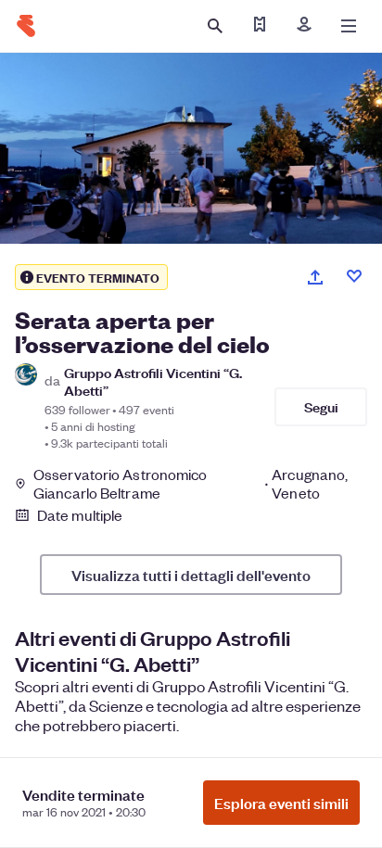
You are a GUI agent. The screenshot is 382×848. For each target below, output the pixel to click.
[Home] (26, 26)
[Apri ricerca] (215, 26)
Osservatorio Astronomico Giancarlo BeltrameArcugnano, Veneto (190, 483)
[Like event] (354, 276)
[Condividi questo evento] (315, 277)
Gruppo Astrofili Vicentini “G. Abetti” (153, 381)
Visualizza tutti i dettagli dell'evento (191, 574)
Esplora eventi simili (281, 802)
